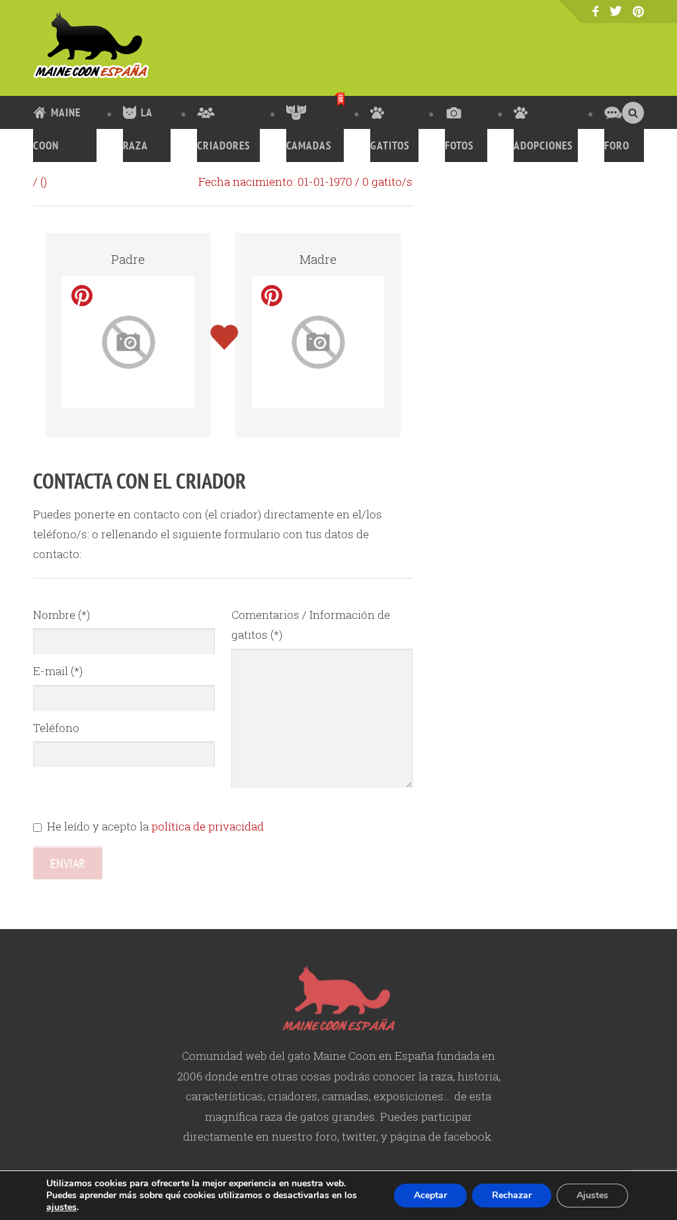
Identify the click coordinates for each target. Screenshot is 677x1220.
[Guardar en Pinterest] (82, 295)
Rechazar (512, 1195)
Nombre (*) (61, 614)
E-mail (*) (58, 670)
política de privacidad (207, 826)
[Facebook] (595, 11)
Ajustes (592, 1195)
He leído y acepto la (155, 826)
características (224, 1096)
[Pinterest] (638, 12)
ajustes (61, 1207)
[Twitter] (616, 11)
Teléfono (56, 727)
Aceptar (430, 1195)
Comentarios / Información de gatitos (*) (310, 624)
